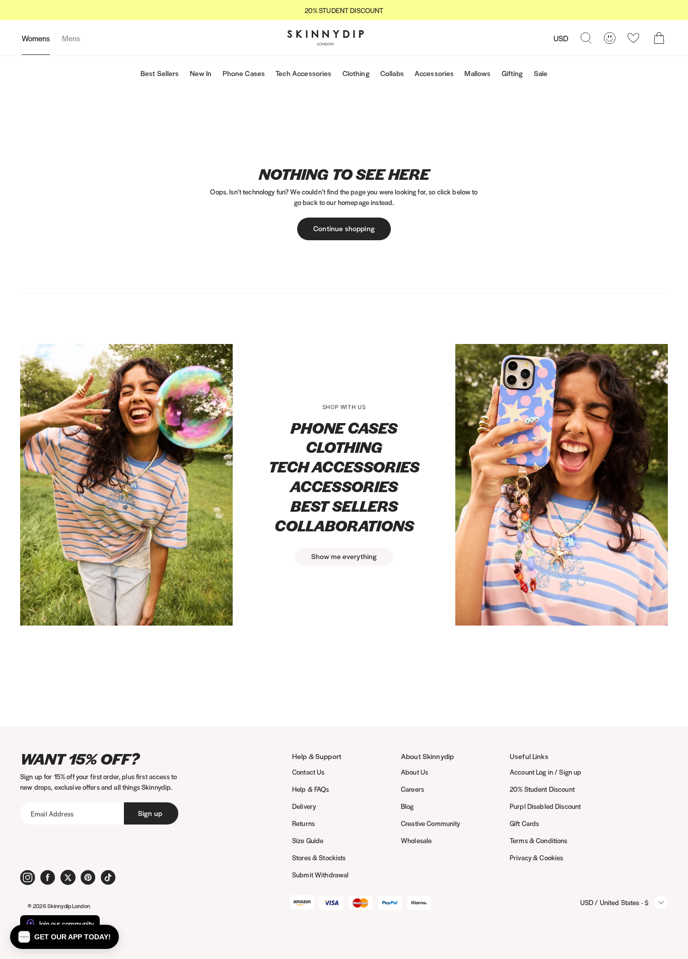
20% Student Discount (542, 789)
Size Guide (307, 840)
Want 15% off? (80, 758)
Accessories (434, 73)
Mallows (477, 73)
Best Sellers (160, 73)
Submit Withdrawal (320, 874)
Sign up (150, 813)
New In (201, 73)
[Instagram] (27, 877)
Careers (412, 789)
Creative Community (430, 823)
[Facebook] (47, 877)
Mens (71, 38)
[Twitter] (68, 877)
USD (561, 38)
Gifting (512, 73)
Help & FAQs (310, 789)
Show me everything (344, 556)
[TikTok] (108, 877)
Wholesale (416, 840)
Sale (541, 73)
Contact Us (308, 772)
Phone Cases (244, 73)
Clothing (356, 73)
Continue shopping (344, 228)
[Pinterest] (88, 877)
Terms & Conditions (539, 840)
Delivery (304, 806)
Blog (407, 806)
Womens (36, 38)
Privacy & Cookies (536, 857)
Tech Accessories (303, 73)
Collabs (392, 73)
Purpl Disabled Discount (545, 806)
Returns (303, 823)
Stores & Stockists (319, 857)
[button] (64, 937)
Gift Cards (524, 823)
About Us (414, 772)
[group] (344, 10)
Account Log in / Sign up (545, 772)
